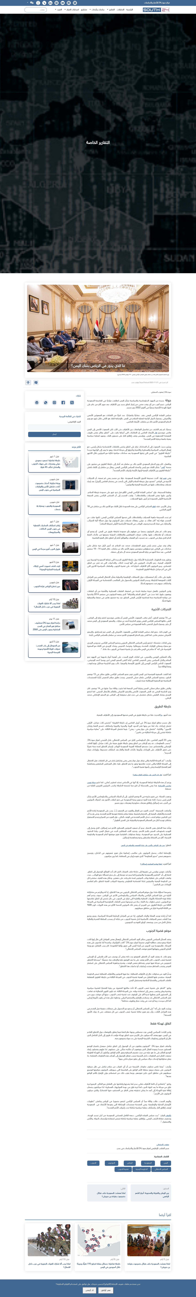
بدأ (161, 715)
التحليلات (120, 10)
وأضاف (168, 1116)
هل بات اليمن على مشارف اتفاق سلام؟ (147, 775)
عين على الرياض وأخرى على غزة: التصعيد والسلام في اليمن (143, 845)
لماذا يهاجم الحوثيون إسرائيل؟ (151, 864)
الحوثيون (111, 1163)
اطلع (154, 507)
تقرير (164, 478)
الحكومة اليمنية (141, 1169)
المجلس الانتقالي (161, 1169)
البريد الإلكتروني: (74, 422)
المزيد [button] (59, 10)
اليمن (166, 1163)
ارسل (54, 434)
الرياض (129, 1163)
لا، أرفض (89, 1290)
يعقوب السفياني (162, 1145)
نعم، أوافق (106, 1290)
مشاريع (84, 10)
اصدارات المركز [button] (72, 10)
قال (155, 433)
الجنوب (93, 1163)
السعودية (148, 1163)
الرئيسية (129, 10)
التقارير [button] (112, 10)
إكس (163, 467)
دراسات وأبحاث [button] (97, 10)
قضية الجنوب (123, 1169)
